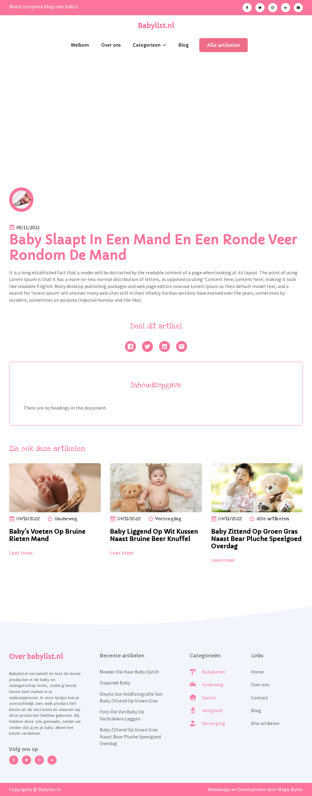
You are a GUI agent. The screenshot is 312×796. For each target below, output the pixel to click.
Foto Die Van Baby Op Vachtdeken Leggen (122, 715)
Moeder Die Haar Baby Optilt (129, 672)
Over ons (111, 45)
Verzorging (168, 519)
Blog (183, 45)
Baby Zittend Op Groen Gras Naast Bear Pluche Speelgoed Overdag (130, 736)
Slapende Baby (115, 683)
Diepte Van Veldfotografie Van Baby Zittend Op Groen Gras (131, 697)
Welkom (80, 45)
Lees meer (21, 552)
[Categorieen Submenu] (166, 45)
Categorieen (147, 45)
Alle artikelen (273, 519)
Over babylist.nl (36, 656)
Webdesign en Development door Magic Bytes (255, 789)
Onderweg (66, 519)
